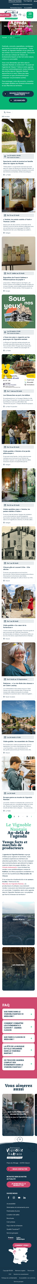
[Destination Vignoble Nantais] (11, 15)
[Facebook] (8, 1198)
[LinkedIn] (24, 1198)
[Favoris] (19, 15)
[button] (24, 15)
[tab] (11, 1239)
